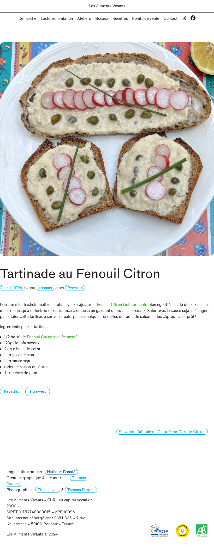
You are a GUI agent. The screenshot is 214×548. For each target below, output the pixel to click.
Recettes (75, 288)
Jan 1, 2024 (12, 288)
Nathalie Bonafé (61, 472)
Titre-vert (37, 391)
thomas (45, 288)
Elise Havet (48, 490)
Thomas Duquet (81, 490)
